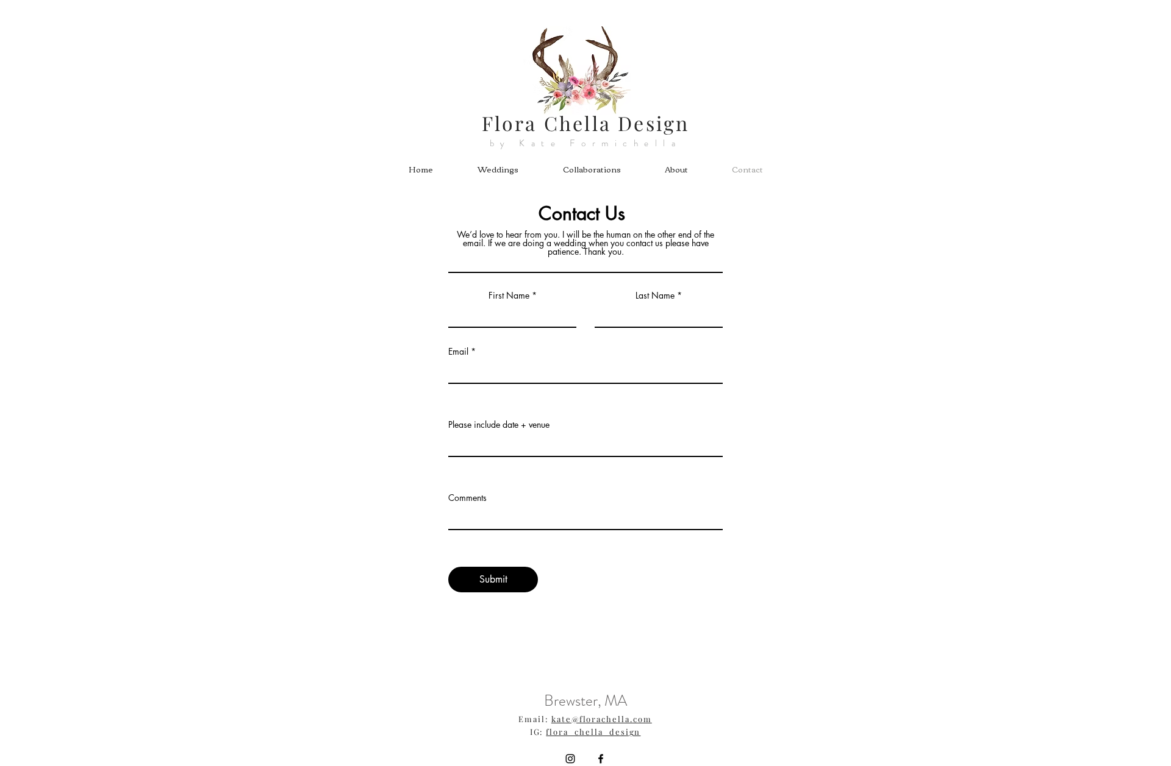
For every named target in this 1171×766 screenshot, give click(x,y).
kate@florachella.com (601, 719)
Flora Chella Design (586, 123)
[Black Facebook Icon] (601, 759)
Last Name (655, 295)
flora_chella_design (593, 731)
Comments (467, 498)
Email (458, 351)
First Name (509, 295)
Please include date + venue (499, 424)
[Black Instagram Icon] (570, 759)
